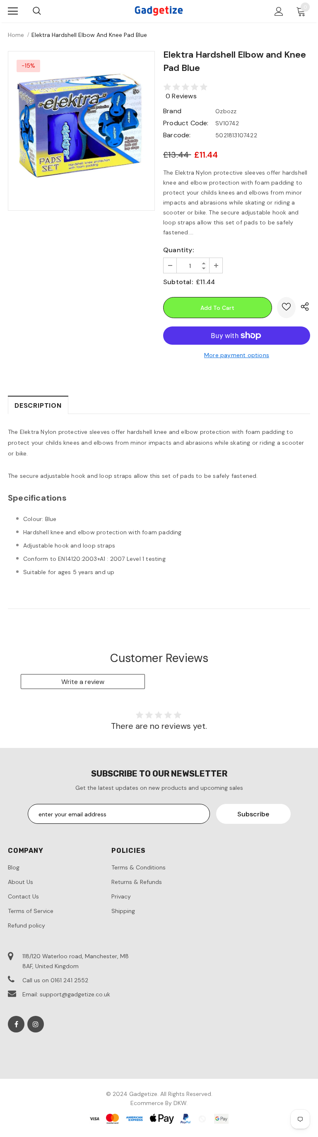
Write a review (82, 681)
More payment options (236, 355)
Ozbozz (225, 111)
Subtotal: (178, 282)
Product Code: (186, 123)
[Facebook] (16, 1024)
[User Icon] (279, 11)
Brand (172, 111)
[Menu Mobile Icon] (13, 11)
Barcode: (177, 135)
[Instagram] (35, 1024)
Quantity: (178, 250)
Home (16, 35)
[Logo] (159, 10)
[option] (81, 125)
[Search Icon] (37, 11)
